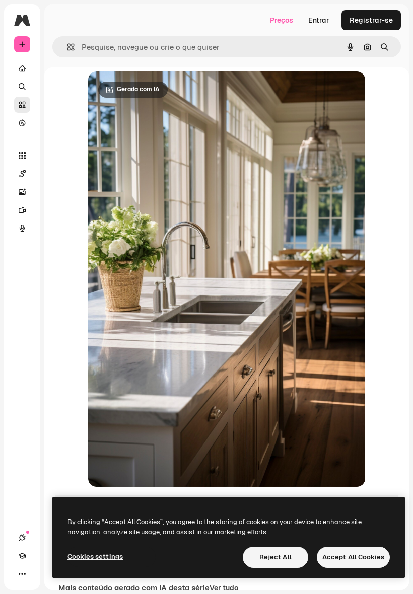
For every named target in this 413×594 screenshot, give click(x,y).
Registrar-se (371, 20)
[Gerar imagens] (22, 192)
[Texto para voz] (22, 228)
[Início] (22, 68)
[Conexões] (22, 538)
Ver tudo (224, 587)
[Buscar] (22, 87)
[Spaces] (22, 174)
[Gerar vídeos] (22, 210)
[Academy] (22, 556)
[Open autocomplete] (67, 47)
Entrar (318, 20)
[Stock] (22, 105)
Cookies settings (95, 556)
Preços (281, 20)
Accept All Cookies (353, 557)
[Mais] (22, 574)
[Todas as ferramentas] (22, 155)
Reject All (275, 557)
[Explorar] (22, 123)
